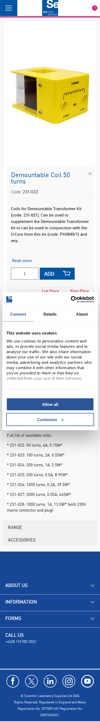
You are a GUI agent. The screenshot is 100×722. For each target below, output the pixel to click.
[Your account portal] (23, 8)
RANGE (15, 527)
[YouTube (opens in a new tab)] (87, 681)
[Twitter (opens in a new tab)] (31, 681)
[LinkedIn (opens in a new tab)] (50, 681)
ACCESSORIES (21, 539)
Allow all (50, 404)
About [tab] (82, 314)
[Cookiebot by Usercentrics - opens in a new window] (71, 299)
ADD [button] (49, 273)
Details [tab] (50, 314)
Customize (47, 419)
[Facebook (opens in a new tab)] (12, 681)
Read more (22, 260)
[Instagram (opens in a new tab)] (68, 681)
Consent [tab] (18, 314)
